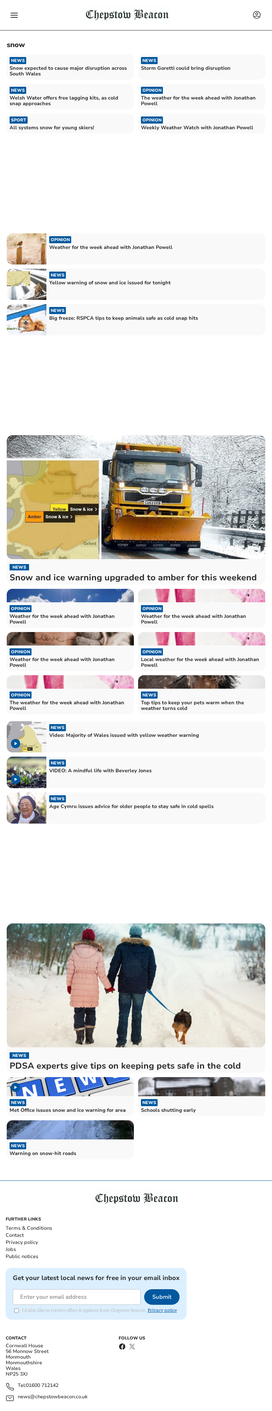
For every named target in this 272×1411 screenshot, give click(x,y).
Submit (161, 1297)
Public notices (22, 1256)
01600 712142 (42, 1386)
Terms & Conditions (29, 1228)
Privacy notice (162, 1310)
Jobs (11, 1249)
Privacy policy (22, 1242)
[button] (14, 15)
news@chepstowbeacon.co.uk (52, 1397)
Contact (15, 1235)
